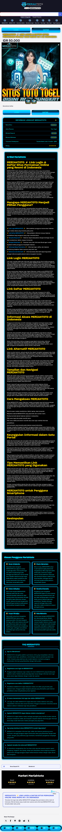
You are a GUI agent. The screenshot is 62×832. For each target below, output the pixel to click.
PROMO (8, 828)
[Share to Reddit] (24, 820)
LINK (44, 828)
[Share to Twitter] (6, 820)
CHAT (56, 828)
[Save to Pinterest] (19, 820)
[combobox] (29, 14)
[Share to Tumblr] (29, 820)
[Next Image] (59, 72)
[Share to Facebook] (10, 820)
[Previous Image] (3, 72)
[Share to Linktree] (15, 820)
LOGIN (16, 30)
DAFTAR (46, 30)
